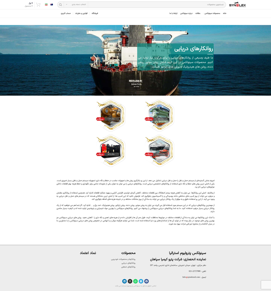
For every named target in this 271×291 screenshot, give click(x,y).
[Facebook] (146, 281)
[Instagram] (130, 281)
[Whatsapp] (135, 281)
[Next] (3, 60)
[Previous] (267, 60)
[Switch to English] (51, 4)
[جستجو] (60, 4)
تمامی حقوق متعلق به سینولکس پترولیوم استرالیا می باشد (135, 286)
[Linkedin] (124, 281)
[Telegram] (141, 281)
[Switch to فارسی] (46, 4)
